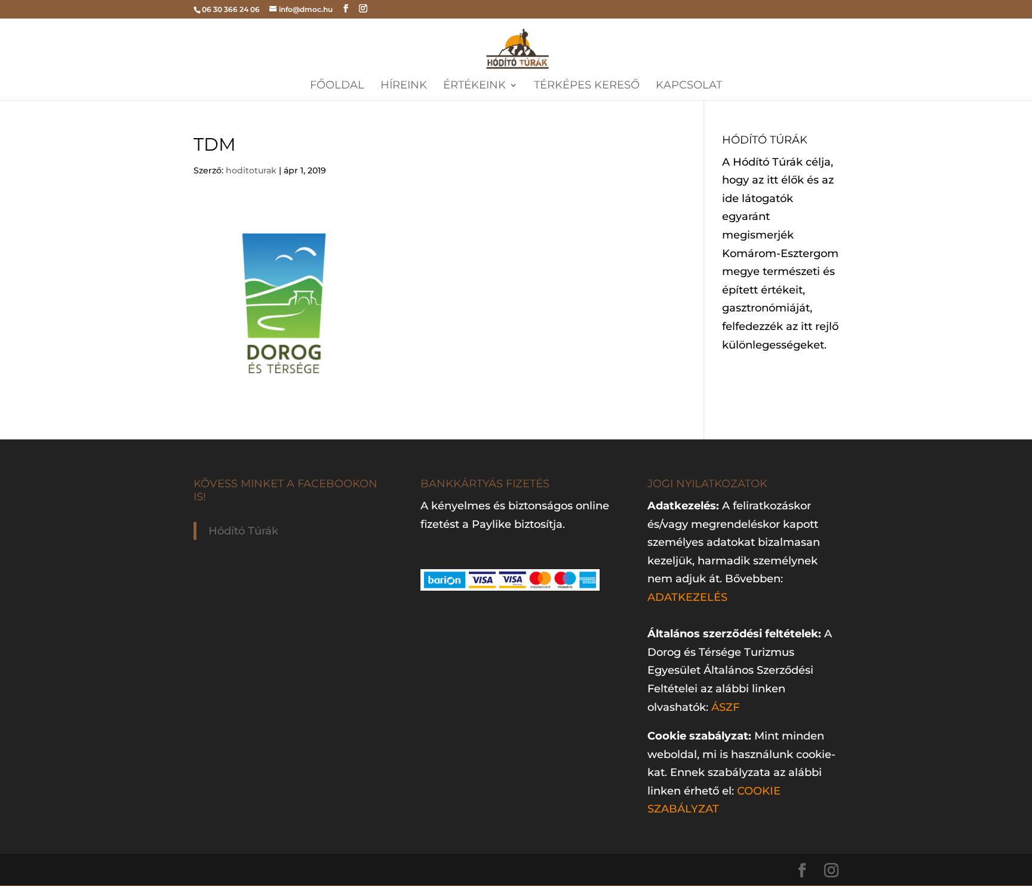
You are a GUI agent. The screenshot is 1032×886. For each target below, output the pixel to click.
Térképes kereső (587, 86)
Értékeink (474, 86)
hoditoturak (251, 170)
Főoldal (337, 86)
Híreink (403, 86)
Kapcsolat (689, 86)
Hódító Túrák (243, 530)
